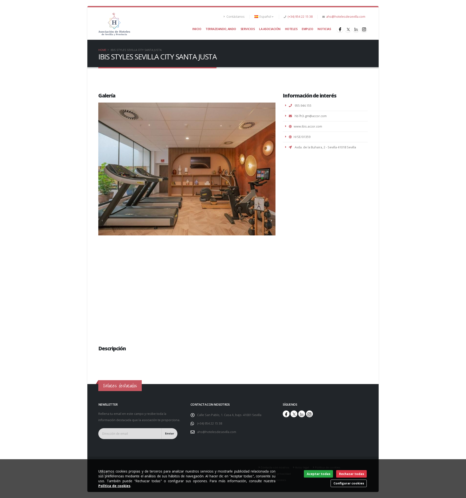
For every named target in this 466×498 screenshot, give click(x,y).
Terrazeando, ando (221, 29)
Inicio (196, 29)
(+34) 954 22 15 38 (300, 17)
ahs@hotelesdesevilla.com (345, 17)
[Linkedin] (356, 29)
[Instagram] (364, 29)
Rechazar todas (351, 474)
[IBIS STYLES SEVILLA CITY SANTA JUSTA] (114, 23)
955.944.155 (303, 106)
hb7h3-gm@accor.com (310, 116)
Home (102, 50)
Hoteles (291, 29)
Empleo (307, 29)
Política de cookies (114, 485)
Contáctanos (235, 17)
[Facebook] (340, 29)
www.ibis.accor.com (308, 126)
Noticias (324, 29)
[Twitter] (348, 29)
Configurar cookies (348, 483)
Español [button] (265, 17)
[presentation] (102, 220)
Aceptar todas (318, 474)
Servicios (248, 29)
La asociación (270, 29)
